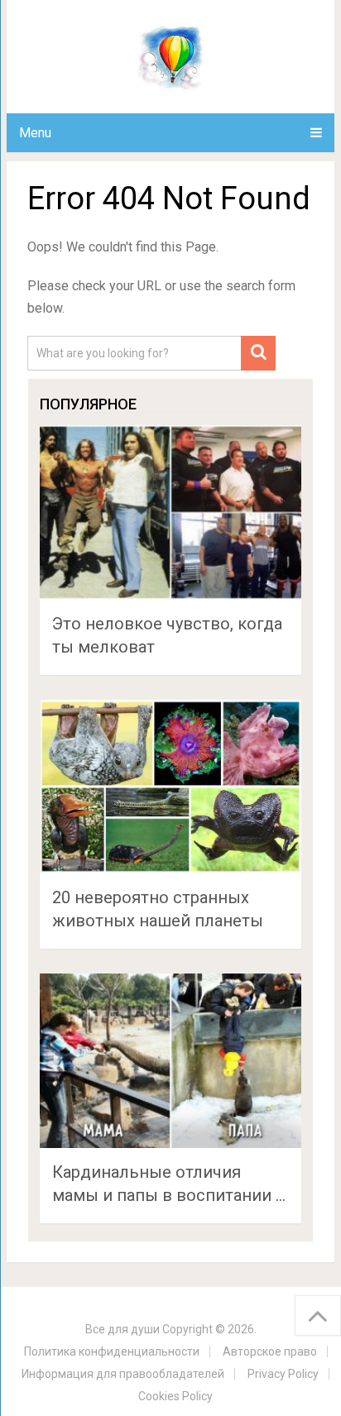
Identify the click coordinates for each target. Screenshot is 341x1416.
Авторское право (270, 1351)
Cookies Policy (175, 1396)
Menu (35, 133)
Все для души (122, 1329)
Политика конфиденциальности (111, 1351)
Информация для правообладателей (123, 1373)
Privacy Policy (283, 1373)
